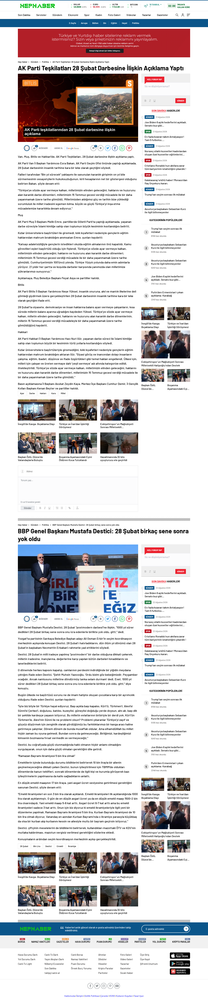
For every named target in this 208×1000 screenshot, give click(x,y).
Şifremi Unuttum (149, 963)
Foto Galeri (114, 14)
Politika (135, 23)
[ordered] (57, 508)
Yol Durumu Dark (26, 959)
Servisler (41, 14)
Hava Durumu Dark (28, 954)
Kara (53, 393)
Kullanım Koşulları (124, 996)
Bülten (95, 23)
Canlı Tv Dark (51, 954)
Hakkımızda (69, 996)
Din (104, 23)
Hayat (124, 23)
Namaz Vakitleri (40, 940)
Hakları (43, 393)
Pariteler (140, 940)
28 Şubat (24, 846)
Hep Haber (22, 62)
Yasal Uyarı (139, 996)
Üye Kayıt (145, 959)
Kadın (99, 14)
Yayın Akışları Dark (54, 959)
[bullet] (61, 508)
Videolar (131, 14)
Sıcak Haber (126, 972)
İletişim (80, 996)
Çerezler (104, 996)
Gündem (57, 14)
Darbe (32, 393)
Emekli (60, 846)
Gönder (28, 507)
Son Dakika (24, 14)
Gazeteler (162, 14)
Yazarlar (146, 14)
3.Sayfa (72, 23)
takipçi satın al (52, 972)
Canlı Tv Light (25, 963)
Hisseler (123, 940)
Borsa (21, 940)
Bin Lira (36, 846)
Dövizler (102, 959)
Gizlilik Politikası (91, 996)
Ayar (22, 393)
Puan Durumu (104, 940)
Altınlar (102, 954)
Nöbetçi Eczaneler (54, 963)
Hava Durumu (82, 940)
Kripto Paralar (181, 940)
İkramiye (72, 846)
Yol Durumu (159, 940)
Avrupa (84, 23)
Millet (63, 393)
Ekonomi (73, 14)
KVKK (112, 996)
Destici (48, 846)
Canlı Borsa (77, 954)
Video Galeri (126, 959)
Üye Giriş (144, 954)
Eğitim (114, 23)
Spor (87, 14)
